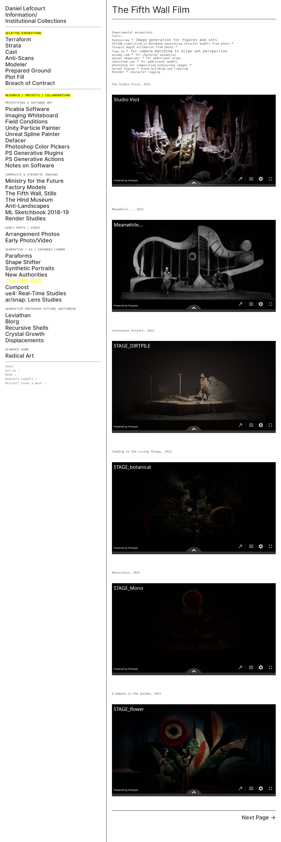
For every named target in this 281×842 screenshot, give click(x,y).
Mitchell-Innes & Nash (25, 383)
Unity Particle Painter (33, 128)
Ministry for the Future (34, 181)
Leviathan (18, 315)
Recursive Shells (26, 328)
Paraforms (18, 256)
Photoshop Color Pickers (37, 146)
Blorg (12, 321)
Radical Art (19, 356)
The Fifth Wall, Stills (30, 193)
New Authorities (26, 275)
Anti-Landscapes (27, 206)
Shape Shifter (23, 262)
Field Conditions (26, 121)
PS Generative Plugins (34, 153)
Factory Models (25, 187)
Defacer (15, 140)
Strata (13, 45)
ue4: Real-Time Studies (35, 293)
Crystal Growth (25, 334)
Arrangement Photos (32, 234)
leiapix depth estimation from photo (142, 47)
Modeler (16, 64)
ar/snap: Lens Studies (33, 300)
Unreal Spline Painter (32, 134)
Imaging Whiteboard (31, 115)
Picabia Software (27, 109)
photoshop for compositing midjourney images (149, 65)
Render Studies (25, 218)
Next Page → (259, 817)
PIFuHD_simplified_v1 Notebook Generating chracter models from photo (171, 43)
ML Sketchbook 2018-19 (37, 212)
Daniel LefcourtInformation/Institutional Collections (35, 14)
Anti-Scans (19, 58)
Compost (17, 287)
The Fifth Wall (23, 281)
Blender (118, 72)
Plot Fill (14, 77)
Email (9, 366)
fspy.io (118, 51)
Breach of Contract (30, 83)
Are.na (12, 370)
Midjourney (121, 40)
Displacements (24, 340)
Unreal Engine (123, 68)
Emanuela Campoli (21, 378)
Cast (11, 52)
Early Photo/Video (28, 240)
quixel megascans (126, 58)
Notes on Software (29, 165)
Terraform (18, 39)
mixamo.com (121, 54)
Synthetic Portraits (29, 268)
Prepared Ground (28, 70)
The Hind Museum (29, 200)
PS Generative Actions (34, 159)
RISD (10, 374)
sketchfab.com (123, 61)
